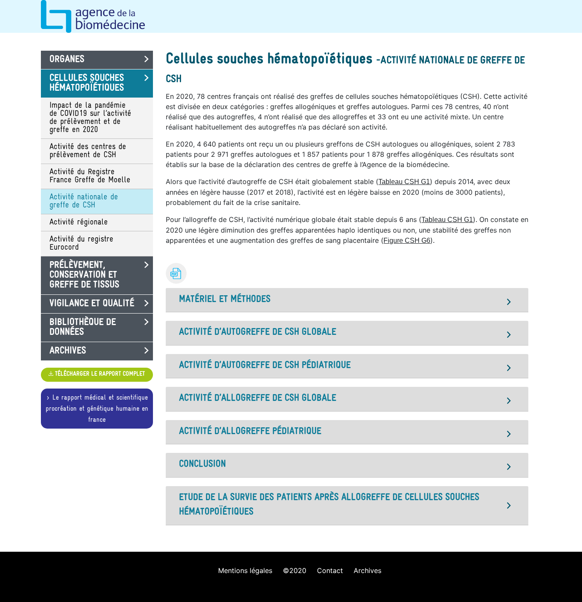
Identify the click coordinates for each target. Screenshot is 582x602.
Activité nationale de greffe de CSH (83, 201)
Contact (330, 570)
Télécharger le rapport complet (99, 374)
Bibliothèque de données (82, 327)
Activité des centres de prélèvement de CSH (87, 151)
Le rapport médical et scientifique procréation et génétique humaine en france (97, 409)
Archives (67, 351)
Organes (66, 60)
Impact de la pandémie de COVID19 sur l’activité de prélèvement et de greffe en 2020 (90, 118)
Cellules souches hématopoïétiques (86, 83)
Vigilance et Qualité (91, 304)
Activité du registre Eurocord (81, 244)
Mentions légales (245, 570)
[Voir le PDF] (176, 273)
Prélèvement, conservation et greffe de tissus (84, 275)
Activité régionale (78, 223)
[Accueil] (291, 16)
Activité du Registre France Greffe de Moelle (89, 176)
